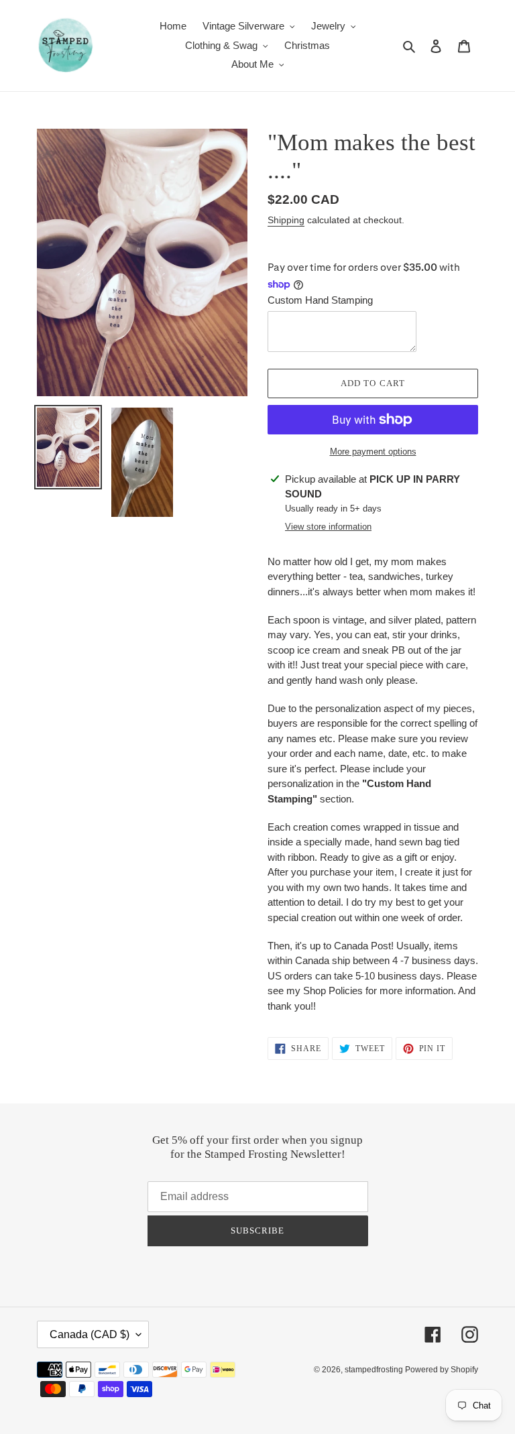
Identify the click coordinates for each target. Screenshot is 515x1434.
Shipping (286, 220)
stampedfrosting (375, 1369)
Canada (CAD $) (89, 1334)
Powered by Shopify (441, 1369)
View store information (328, 527)
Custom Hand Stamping (320, 300)
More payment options (373, 451)
